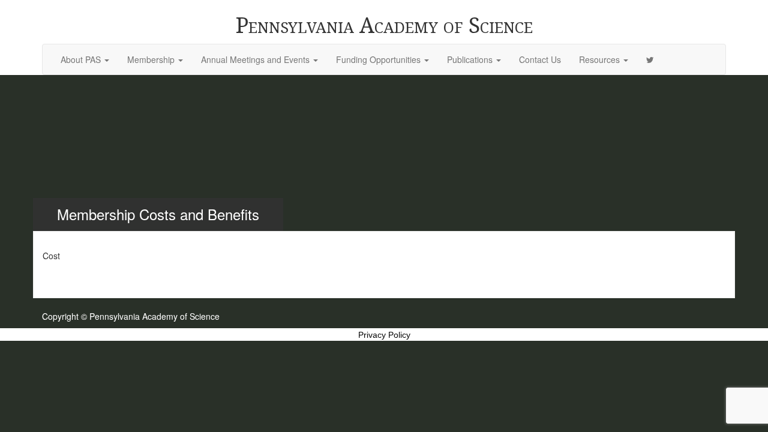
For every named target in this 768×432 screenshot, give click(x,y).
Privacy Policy (384, 335)
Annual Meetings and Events (256, 59)
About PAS (82, 59)
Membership (152, 59)
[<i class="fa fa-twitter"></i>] (650, 59)
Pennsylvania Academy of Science (384, 25)
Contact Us (540, 59)
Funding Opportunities (379, 59)
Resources (600, 59)
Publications (471, 59)
